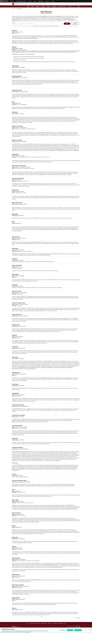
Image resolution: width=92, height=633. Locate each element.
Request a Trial (44, 623)
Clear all (75, 23)
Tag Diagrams (58, 16)
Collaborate (55, 623)
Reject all (70, 630)
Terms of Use (37, 623)
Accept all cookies (78, 630)
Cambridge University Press (4, 1)
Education (30, 1)
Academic (11, 1)
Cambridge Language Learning (21, 1)
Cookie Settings (62, 630)
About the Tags (62, 6)
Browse (37, 6)
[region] (46, 630)
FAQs (27, 623)
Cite (65, 623)
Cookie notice (28, 631)
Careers (53, 1)
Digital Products (40, 1)
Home (28, 6)
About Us (47, 1)
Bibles (35, 1)
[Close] (90, 630)
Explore (43, 6)
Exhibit (48, 6)
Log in (79, 3)
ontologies (58, 18)
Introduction (44, 16)
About (32, 6)
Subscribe (50, 623)
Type (13, 21)
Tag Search (54, 6)
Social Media (60, 623)
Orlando (17, 4)
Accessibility (32, 623)
